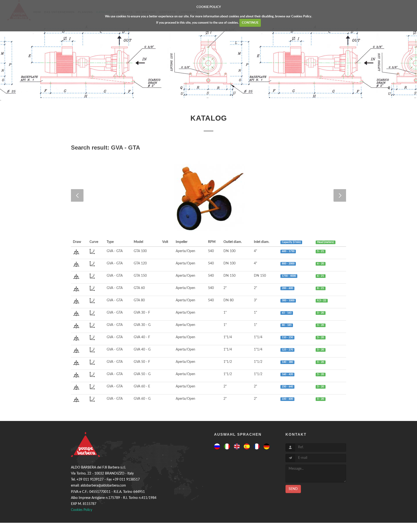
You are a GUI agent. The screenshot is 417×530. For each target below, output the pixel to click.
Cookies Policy (301, 16)
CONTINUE (250, 22)
